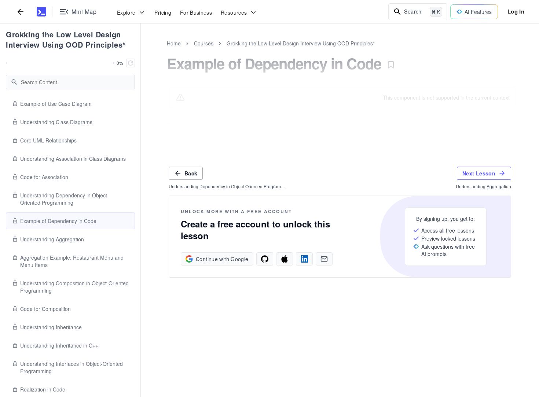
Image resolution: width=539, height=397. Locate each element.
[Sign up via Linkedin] (304, 259)
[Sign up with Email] (324, 259)
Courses (203, 43)
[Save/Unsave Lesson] (391, 65)
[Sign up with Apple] (284, 259)
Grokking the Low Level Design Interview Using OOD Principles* (66, 39)
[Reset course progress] (130, 63)
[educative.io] (41, 11)
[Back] (20, 11)
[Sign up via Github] (264, 259)
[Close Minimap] (140, 51)
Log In (515, 11)
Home (174, 43)
